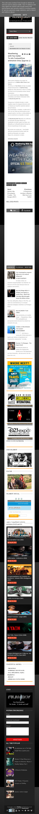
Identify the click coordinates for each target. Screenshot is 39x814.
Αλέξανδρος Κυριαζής (11, 183)
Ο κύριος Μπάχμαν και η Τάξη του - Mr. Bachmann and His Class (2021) (19, 654)
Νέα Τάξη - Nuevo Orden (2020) (16, 635)
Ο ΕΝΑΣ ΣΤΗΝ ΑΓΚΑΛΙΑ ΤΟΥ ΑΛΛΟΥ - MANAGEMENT (23, 329)
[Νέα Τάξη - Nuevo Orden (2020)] (19, 625)
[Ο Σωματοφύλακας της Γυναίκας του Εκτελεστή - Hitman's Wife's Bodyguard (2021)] (19, 566)
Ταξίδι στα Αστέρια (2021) (15, 598)
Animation (18, 183)
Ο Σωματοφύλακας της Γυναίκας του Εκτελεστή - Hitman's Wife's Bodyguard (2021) (19, 578)
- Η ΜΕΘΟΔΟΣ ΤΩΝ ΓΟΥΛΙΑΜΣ (16, 670)
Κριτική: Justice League (21, 792)
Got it (25, 15)
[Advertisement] (22, 25)
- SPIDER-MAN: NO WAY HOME (16, 679)
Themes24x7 (25, 808)
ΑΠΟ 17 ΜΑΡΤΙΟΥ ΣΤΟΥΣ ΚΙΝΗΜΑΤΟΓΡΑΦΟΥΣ (15, 523)
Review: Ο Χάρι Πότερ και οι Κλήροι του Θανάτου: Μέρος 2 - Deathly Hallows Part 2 (23, 761)
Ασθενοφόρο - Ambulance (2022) (17, 558)
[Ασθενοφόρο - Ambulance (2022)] (19, 548)
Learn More (17, 15)
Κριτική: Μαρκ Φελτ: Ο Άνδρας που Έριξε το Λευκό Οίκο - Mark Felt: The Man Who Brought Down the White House (23, 294)
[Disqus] (19, 239)
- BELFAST (10, 677)
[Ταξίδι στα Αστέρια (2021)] (19, 588)
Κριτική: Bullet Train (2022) (15, 540)
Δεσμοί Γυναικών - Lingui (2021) (17, 617)
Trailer (12, 46)
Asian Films (24, 183)
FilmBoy (19, 807)
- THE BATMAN (11, 668)
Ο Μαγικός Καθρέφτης (21, 770)
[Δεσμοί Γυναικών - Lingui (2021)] (19, 606)
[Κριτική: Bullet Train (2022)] (19, 529)
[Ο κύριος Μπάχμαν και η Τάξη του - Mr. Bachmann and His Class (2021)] (19, 643)
